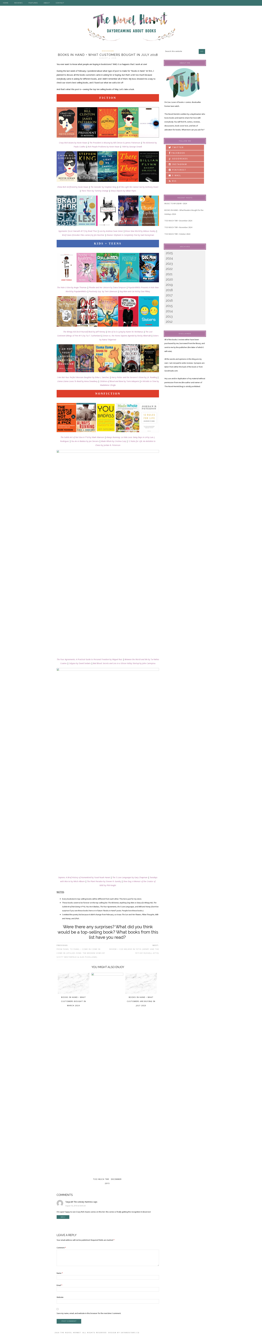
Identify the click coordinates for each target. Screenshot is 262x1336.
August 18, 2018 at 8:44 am (75, 1206)
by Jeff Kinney (84, 331)
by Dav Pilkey (134, 291)
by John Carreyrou (124, 663)
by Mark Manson (82, 437)
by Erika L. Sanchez (83, 377)
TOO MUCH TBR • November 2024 (178, 227)
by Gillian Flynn (123, 190)
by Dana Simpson (107, 287)
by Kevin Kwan (73, 142)
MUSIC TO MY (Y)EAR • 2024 (175, 203)
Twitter (177, 147)
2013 (169, 316)
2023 (169, 264)
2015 (169, 306)
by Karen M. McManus (125, 331)
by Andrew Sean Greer (111, 231)
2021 (169, 274)
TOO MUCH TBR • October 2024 (177, 234)
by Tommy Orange (94, 190)
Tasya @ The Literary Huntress (79, 1201)
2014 (169, 311)
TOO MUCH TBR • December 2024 (178, 220)
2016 (169, 300)
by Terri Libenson (103, 291)
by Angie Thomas (72, 287)
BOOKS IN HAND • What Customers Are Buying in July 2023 (141, 1001)
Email (59, 1285)
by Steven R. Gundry (104, 881)
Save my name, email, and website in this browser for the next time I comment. (89, 1313)
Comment (61, 1247)
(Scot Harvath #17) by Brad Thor (77, 231)
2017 (169, 295)
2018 (169, 290)
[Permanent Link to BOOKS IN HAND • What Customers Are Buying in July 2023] (141, 993)
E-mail (176, 175)
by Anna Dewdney (77, 381)
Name (60, 1273)
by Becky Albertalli (143, 335)
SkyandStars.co (130, 1333)
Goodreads (178, 158)
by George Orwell (132, 146)
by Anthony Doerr (138, 187)
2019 (169, 285)
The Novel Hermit (131, 27)
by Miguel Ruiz (89, 659)
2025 (169, 253)
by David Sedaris (80, 663)
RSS (174, 181)
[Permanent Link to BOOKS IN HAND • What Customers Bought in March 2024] (74, 993)
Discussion (108, 51)
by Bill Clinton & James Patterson (114, 142)
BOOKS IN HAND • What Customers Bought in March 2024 (73, 1001)
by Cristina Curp (113, 441)
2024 (169, 258)
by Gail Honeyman (130, 235)
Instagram (179, 164)
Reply (63, 1217)
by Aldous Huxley (140, 231)
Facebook (178, 153)
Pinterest (178, 169)
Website (60, 1297)
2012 (169, 322)
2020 (169, 279)
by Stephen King (108, 187)
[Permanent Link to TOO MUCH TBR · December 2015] (107, 974)
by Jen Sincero (85, 441)
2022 (169, 269)
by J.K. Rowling (134, 377)
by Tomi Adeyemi (119, 381)
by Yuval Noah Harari (84, 877)
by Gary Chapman (130, 877)
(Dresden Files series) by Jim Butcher (83, 235)
